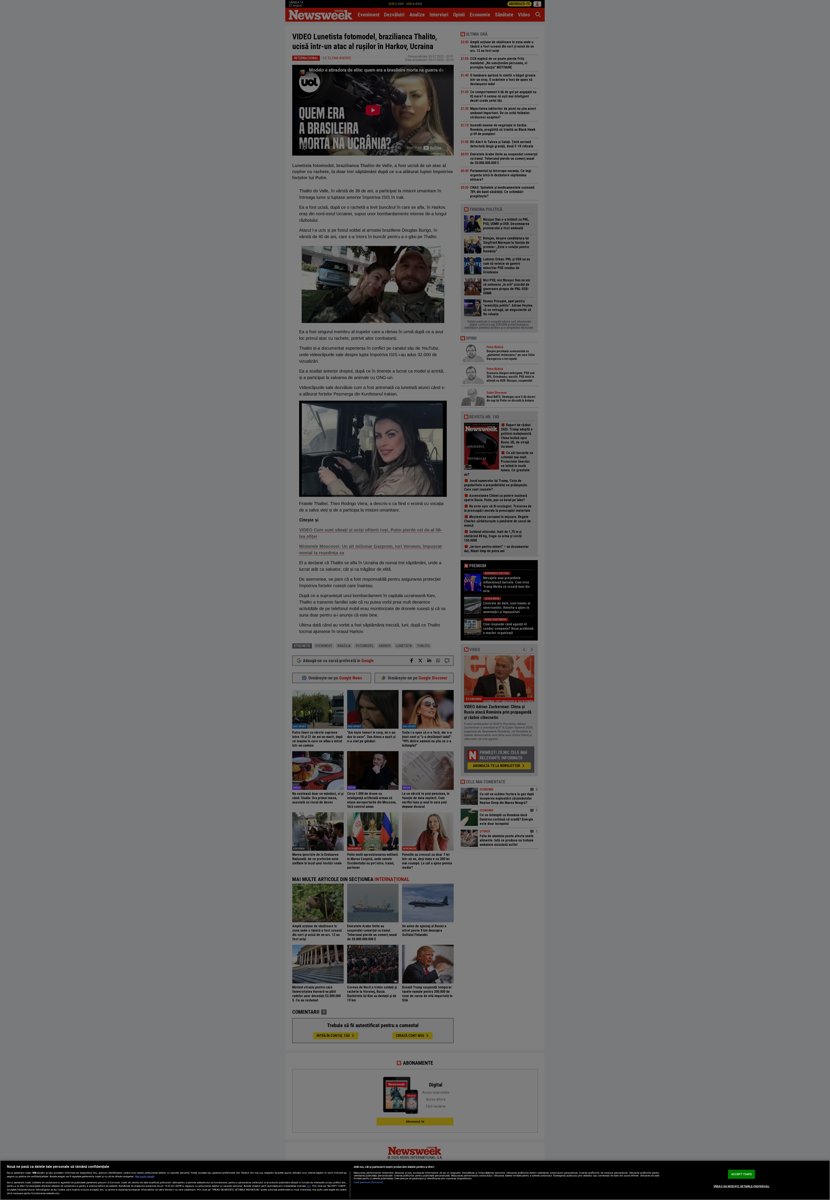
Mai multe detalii (144, 1176)
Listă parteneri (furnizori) (368, 1182)
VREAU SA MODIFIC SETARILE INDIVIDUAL (741, 1186)
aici (309, 1185)
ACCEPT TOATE (741, 1174)
